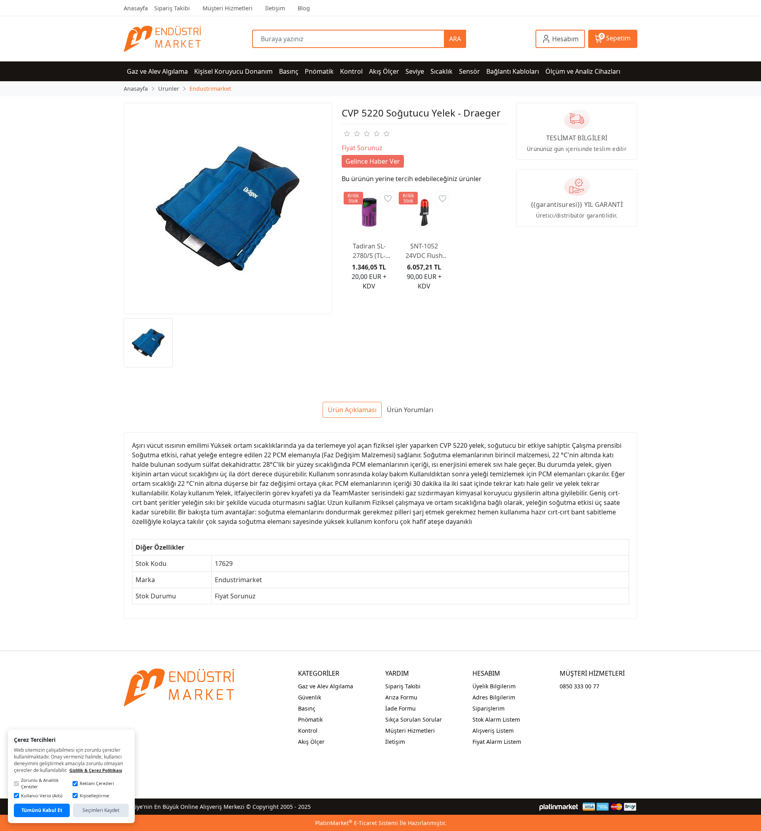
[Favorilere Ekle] (388, 199)
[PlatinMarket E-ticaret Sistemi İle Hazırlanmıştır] (558, 806)
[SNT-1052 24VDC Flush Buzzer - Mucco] (424, 212)
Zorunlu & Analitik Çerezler (40, 783)
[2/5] (351, 133)
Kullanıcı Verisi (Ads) (41, 796)
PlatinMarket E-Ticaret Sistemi (356, 823)
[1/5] (347, 133)
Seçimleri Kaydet (100, 810)
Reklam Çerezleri (97, 783)
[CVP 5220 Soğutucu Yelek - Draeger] (228, 208)
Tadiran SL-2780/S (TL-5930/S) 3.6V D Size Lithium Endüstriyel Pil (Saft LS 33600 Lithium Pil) (369, 251)
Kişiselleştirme (94, 796)
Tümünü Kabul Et (41, 810)
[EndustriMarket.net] (188, 39)
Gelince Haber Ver (373, 161)
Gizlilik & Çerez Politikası (95, 770)
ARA (455, 38)
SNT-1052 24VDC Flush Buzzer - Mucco (424, 251)
